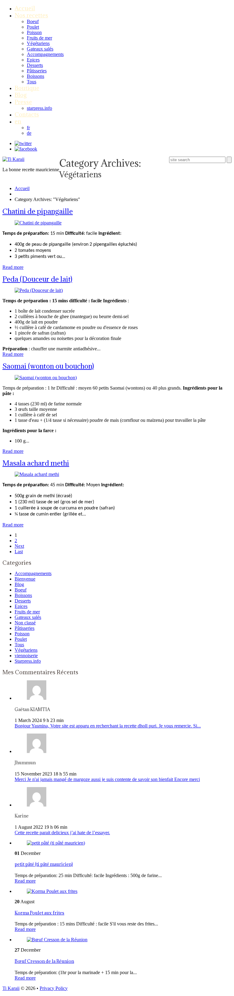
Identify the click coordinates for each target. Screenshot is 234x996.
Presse (23, 102)
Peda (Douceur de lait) (37, 278)
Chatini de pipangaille (37, 211)
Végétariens (38, 43)
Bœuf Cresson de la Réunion (44, 961)
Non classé (25, 622)
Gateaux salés (40, 48)
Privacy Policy (54, 988)
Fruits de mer (39, 37)
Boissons (35, 76)
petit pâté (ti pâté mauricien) (44, 864)
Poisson (34, 32)
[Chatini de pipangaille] (38, 222)
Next (19, 546)
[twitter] (23, 143)
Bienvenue (25, 578)
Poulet (33, 26)
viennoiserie (26, 655)
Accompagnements (45, 54)
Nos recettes (31, 15)
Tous (31, 81)
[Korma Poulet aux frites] (52, 891)
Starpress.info (28, 661)
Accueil (25, 8)
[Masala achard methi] (37, 474)
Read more (12, 267)
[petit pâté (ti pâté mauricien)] (56, 842)
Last (19, 551)
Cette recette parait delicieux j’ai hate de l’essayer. (62, 832)
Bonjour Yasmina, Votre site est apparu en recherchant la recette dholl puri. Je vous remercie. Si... (108, 725)
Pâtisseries (37, 70)
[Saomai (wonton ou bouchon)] (46, 377)
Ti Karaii (11, 988)
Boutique (27, 88)
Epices (33, 59)
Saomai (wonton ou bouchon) (48, 365)
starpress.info (39, 108)
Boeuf (33, 21)
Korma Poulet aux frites (39, 913)
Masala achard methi (35, 462)
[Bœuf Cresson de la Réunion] (57, 939)
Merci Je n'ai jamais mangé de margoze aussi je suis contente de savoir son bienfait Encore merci (107, 779)
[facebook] (26, 148)
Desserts (35, 65)
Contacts (27, 114)
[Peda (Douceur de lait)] (39, 290)
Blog (21, 95)
